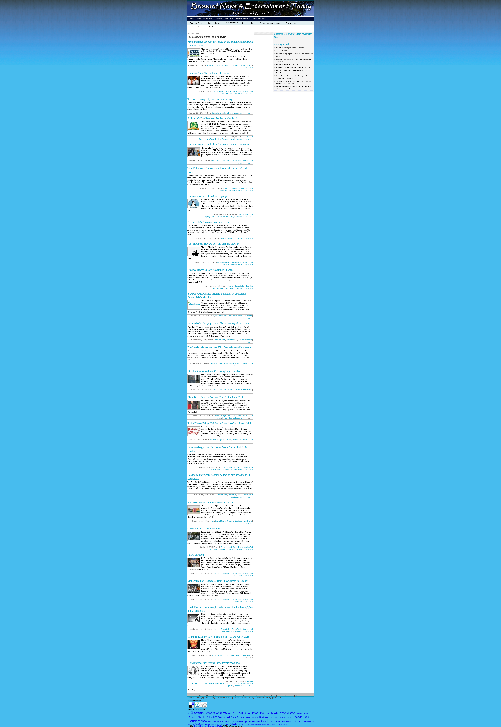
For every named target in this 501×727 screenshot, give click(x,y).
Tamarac (280, 724)
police (220, 724)
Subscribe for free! (197, 27)
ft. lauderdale (226, 721)
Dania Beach (255, 717)
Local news (238, 139)
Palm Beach (238, 238)
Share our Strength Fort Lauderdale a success (210, 72)
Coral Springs (226, 440)
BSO (215, 717)
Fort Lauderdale (242, 91)
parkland (208, 724)
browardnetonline (272, 713)
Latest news (238, 113)
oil (189, 724)
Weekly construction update (270, 23)
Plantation (214, 724)
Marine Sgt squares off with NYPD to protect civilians (294, 67)
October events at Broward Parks (204, 528)
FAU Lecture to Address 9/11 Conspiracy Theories (213, 371)
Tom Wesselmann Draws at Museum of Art (210, 502)
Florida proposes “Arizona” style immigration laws (213, 662)
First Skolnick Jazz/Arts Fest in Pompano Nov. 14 (213, 243)
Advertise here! (291, 23)
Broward (197, 712)
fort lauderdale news (212, 722)
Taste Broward (243, 19)
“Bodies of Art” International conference (208, 222)
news (298, 721)
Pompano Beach (236, 264)
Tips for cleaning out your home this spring (209, 99)
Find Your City (259, 19)
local (264, 721)
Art (213, 161)
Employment (217, 684)
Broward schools (302, 713)
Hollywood (234, 65)
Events (219, 19)
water (285, 724)
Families (220, 113)
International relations (230, 684)
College (226, 390)
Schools (229, 19)
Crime (205, 684)
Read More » (248, 67)
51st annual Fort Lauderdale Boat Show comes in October (217, 580)
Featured (233, 91)
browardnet (257, 712)
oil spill (192, 724)
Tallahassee (238, 686)
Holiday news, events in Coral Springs (207, 196)
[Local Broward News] (250, 16)
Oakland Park (308, 721)
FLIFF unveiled (195, 554)
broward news (287, 713)
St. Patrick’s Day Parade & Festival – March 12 (212, 118)
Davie (231, 363)
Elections (226, 655)
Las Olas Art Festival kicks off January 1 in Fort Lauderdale (218, 144)
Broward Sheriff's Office (200, 717)
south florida (241, 724)
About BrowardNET (202, 696)
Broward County (204, 19)
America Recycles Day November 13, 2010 (210, 269)
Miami (283, 721)
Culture (228, 65)
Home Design (228, 113)
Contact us (213, 27)
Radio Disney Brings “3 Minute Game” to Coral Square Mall (219, 423)
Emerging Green (196, 23)
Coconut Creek (230, 416)
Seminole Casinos (245, 65)
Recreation (238, 549)
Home (191, 19)
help (239, 721)
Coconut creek (224, 717)
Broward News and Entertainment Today (208, 726)
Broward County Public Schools (238, 713)
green (235, 722)
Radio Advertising (247, 698)
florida (298, 716)
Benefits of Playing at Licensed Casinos (290, 48)
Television (238, 418)
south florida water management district (258, 724)
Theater (239, 575)
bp (189, 713)
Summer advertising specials (267, 698)
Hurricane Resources (215, 23)
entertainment (271, 717)
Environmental (223, 288)
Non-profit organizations (233, 94)
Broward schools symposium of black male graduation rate (218, 323)
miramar (289, 722)
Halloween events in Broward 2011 (288, 64)
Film (234, 363)
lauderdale (256, 722)
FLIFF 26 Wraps (281, 51)
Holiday (231, 139)
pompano (226, 724)
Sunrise (274, 724)
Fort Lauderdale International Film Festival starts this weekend (219, 347)
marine (239, 288)
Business (221, 65)
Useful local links (247, 23)
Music (227, 191)
